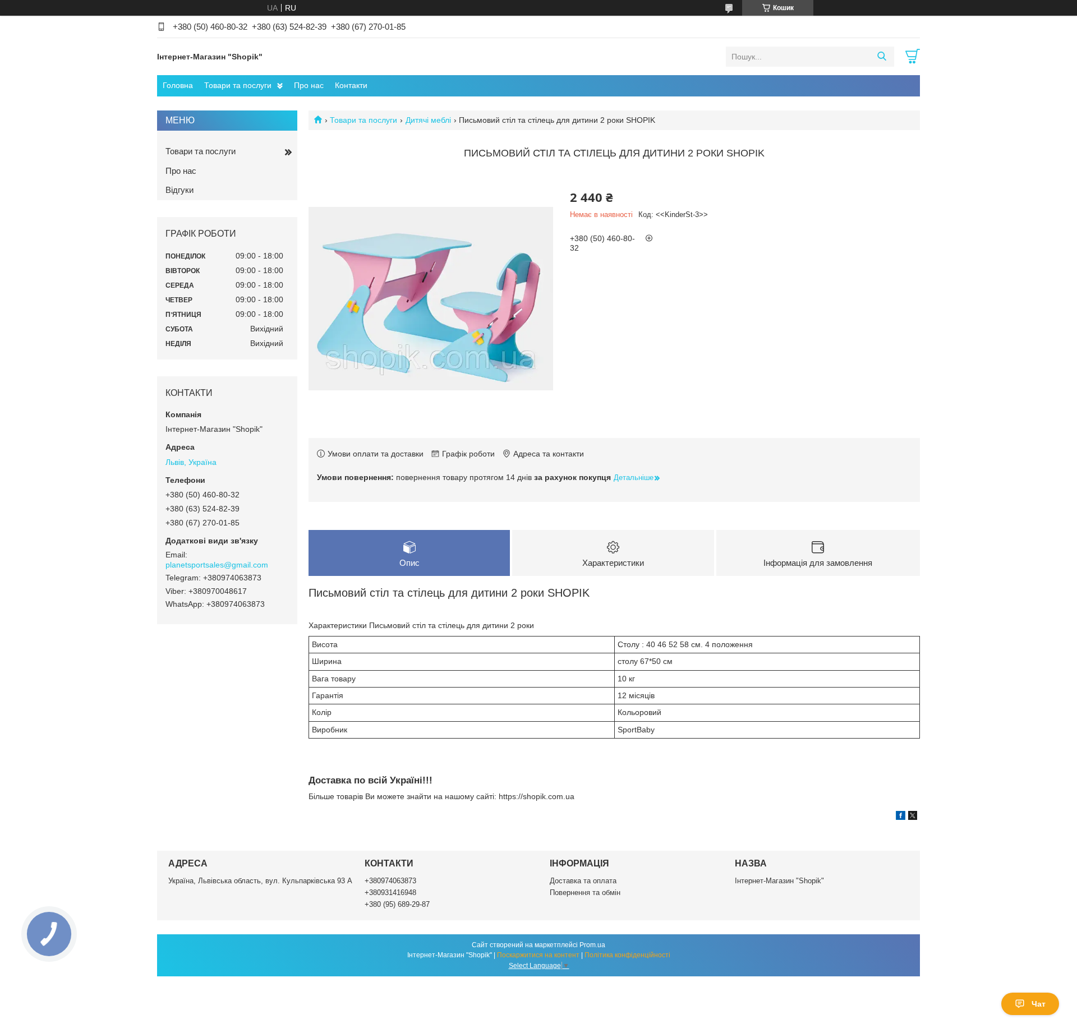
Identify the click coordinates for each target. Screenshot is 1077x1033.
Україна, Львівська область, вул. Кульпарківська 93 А (260, 881)
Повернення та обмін (585, 892)
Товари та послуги (237, 85)
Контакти (351, 85)
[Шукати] (881, 57)
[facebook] (900, 817)
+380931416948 (390, 892)
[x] (912, 817)
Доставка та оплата (583, 881)
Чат (1039, 1003)
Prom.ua (592, 945)
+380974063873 (390, 881)
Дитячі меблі (428, 120)
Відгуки (179, 190)
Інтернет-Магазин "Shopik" (779, 881)
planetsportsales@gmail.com (216, 564)
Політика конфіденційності (627, 955)
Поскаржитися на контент (538, 955)
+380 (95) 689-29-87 (397, 904)
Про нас (309, 85)
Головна (178, 85)
